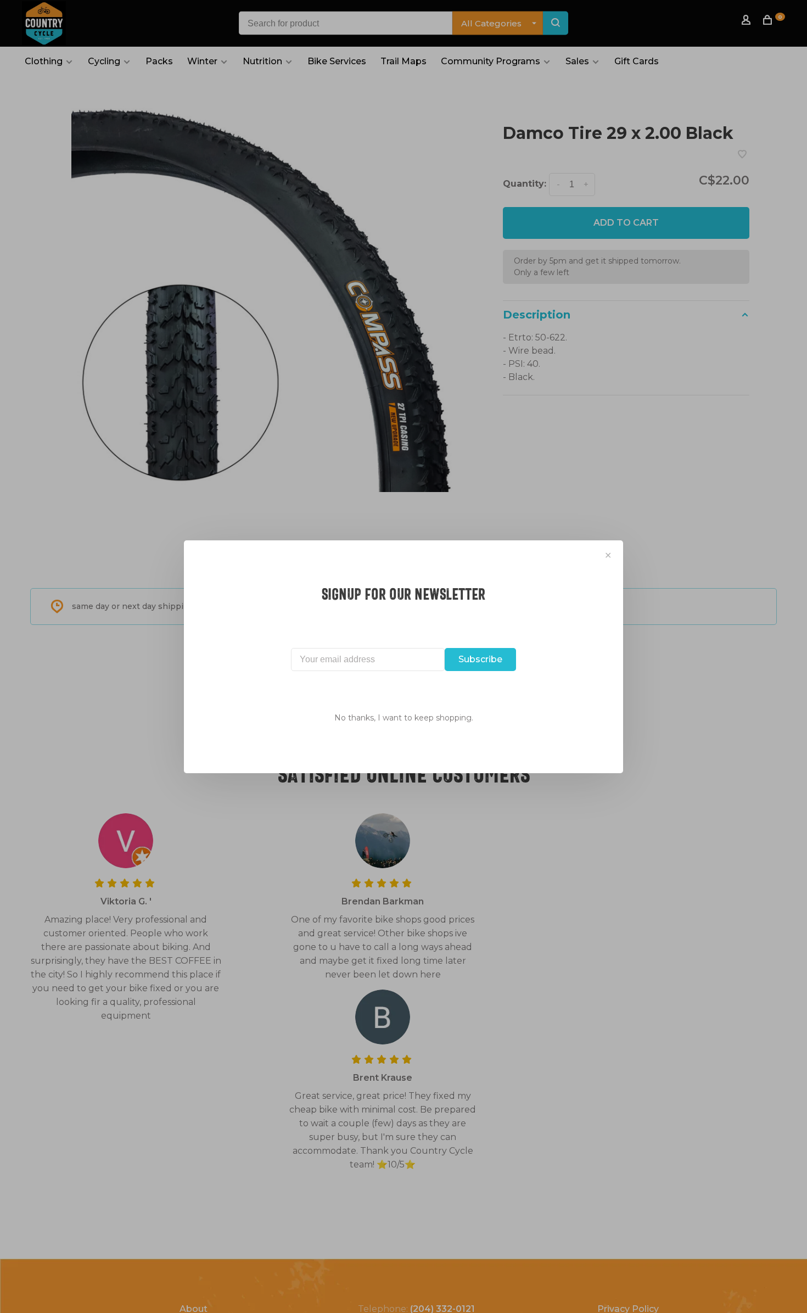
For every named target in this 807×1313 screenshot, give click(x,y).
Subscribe (480, 659)
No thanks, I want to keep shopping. (403, 718)
